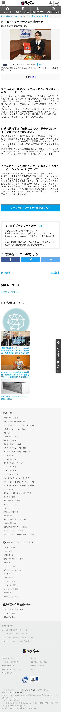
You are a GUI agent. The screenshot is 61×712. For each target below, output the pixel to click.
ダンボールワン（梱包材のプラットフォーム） (17, 637)
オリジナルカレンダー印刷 (13, 463)
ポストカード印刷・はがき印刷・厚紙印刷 (19, 486)
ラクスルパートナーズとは (13, 609)
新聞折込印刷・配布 (11, 418)
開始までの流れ (9, 617)
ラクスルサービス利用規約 (11, 662)
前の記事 (5, 272)
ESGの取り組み (7, 673)
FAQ (11, 589)
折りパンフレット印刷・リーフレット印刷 (19, 482)
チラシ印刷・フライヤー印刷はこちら (30, 207)
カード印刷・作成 (10, 459)
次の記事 (55, 272)
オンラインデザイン (11, 504)
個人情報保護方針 (8, 665)
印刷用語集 (8, 593)
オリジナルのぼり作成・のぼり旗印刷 (17, 493)
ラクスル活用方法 (10, 581)
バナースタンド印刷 (11, 437)
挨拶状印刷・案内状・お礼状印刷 (16, 527)
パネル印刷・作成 (10, 523)
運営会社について (8, 658)
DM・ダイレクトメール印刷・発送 (16, 478)
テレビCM (7, 508)
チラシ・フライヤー (12, 292)
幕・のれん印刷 (9, 497)
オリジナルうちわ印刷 (12, 501)
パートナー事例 (9, 613)
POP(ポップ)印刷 (10, 470)
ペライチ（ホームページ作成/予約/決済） (16, 641)
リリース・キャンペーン (12, 570)
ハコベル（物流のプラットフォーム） (15, 633)
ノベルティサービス (11, 474)
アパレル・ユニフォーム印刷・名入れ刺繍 (19, 535)
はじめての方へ (9, 547)
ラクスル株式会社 (29, 690)
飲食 (40, 65)
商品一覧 (7, 412)
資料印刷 (7, 433)
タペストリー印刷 (10, 467)
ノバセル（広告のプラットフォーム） (15, 630)
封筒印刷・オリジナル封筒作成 (15, 429)
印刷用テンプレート (13, 559)
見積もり (7, 563)
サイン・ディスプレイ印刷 (13, 531)
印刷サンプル (11, 596)
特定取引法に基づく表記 (38, 662)
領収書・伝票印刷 (10, 440)
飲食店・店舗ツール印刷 (12, 444)
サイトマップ (8, 574)
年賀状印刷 (8, 516)
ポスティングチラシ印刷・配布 (15, 448)
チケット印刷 (8, 489)
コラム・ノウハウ (10, 566)
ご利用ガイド (8, 578)
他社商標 (33, 669)
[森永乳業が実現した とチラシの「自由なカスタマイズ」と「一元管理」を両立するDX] (15, 319)
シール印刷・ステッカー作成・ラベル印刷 (19, 425)
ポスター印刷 (8, 455)
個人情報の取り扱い (37, 665)
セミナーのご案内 (10, 585)
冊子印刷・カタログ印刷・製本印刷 (17, 452)
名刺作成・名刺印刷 (11, 512)
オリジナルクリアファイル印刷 (15, 519)
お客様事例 (8, 551)
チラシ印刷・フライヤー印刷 (14, 422)
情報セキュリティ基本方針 (11, 669)
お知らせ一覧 (8, 555)
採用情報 (33, 658)
